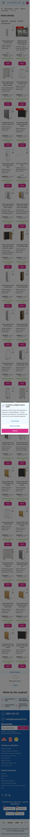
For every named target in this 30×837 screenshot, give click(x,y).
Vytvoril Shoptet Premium (11, 834)
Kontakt (3, 773)
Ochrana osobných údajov (9, 783)
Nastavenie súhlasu (15, 426)
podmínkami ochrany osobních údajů (10, 733)
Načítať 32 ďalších (15, 672)
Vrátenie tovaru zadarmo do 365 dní (23, 705)
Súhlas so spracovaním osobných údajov (13, 785)
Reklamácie (4, 776)
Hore (15, 685)
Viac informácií (15, 421)
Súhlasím (15, 431)
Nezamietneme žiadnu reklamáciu (23, 699)
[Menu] (3, 2)
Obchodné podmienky (7, 781)
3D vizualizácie (5, 758)
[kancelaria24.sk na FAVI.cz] (3, 740)
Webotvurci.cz (24, 834)
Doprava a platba (6, 748)
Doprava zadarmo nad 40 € (9, 705)
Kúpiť (8, 63)
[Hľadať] (19, 3)
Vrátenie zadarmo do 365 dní (9, 751)
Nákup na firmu (5, 760)
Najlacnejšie (13, 21)
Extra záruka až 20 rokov (10, 699)
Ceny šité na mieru (6, 765)
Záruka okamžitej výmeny (8, 763)
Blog (2, 778)
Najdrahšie (20, 21)
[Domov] (2, 8)
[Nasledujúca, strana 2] (15, 677)
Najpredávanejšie (5, 23)
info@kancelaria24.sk (16, 719)
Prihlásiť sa (23, 728)
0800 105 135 (12, 713)
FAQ (2, 788)
